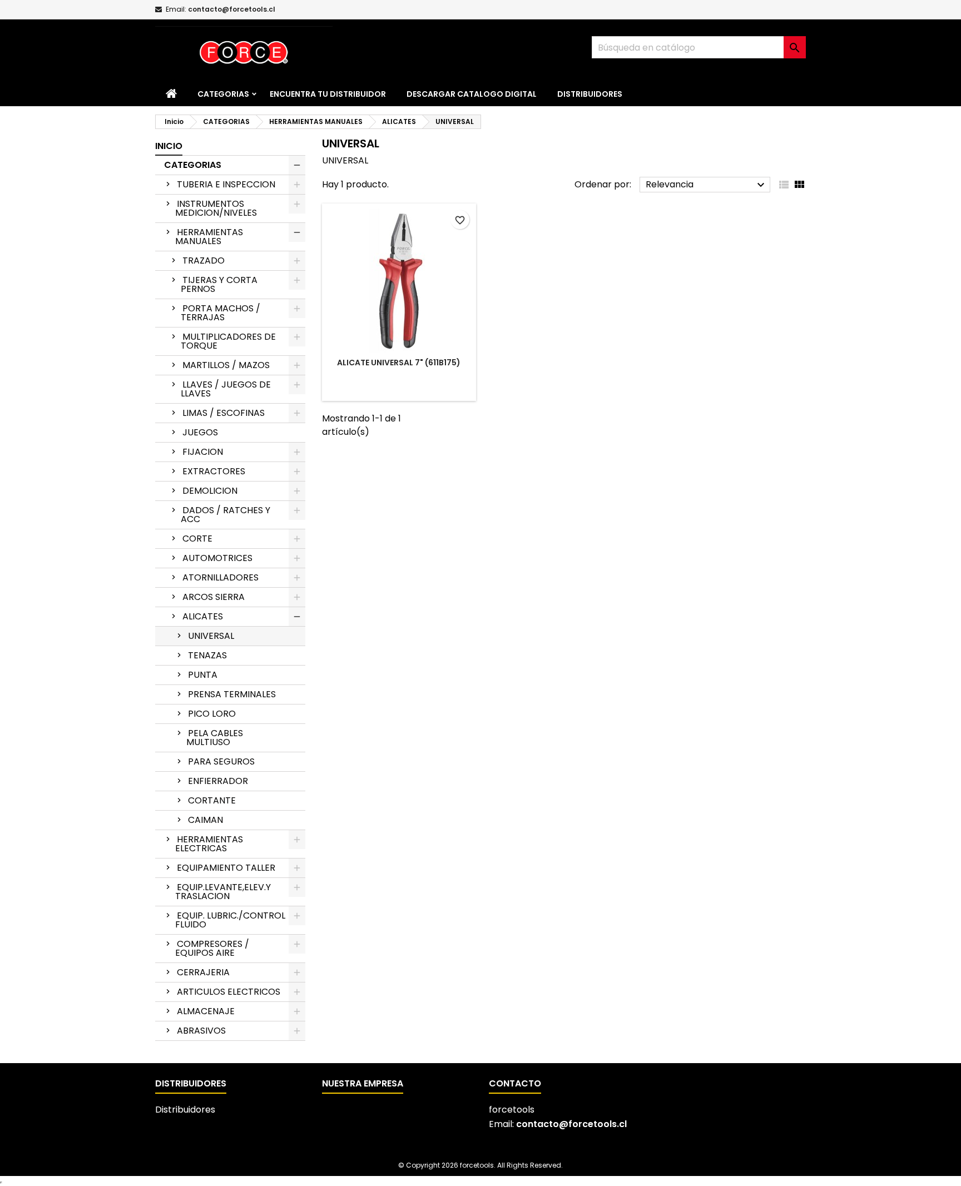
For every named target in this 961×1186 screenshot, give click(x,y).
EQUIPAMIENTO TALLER (226, 867)
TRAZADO (203, 260)
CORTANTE (212, 800)
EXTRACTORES (213, 471)
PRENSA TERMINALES (232, 694)
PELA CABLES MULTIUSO (214, 737)
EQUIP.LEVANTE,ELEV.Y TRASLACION (223, 891)
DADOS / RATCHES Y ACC (225, 514)
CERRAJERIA (203, 972)
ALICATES (202, 616)
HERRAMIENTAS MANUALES (209, 236)
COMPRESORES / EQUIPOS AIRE (212, 948)
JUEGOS (200, 432)
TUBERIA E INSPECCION (226, 184)
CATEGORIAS (223, 94)
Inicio (168, 146)
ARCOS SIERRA (213, 596)
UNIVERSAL (211, 635)
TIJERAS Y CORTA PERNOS (219, 284)
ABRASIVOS (201, 1030)
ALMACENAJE (206, 1011)
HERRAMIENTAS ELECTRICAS (209, 844)
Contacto (515, 1083)
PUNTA (202, 674)
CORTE (197, 538)
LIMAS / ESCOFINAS (223, 412)
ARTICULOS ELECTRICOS (228, 991)
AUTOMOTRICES (217, 558)
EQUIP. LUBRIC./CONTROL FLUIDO (230, 920)
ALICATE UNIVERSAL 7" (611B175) (398, 362)
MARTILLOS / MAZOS (226, 365)
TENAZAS (207, 655)
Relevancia (706, 185)
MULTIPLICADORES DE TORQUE (228, 341)
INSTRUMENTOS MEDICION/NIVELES (216, 208)
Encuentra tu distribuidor (328, 94)
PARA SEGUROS (221, 761)
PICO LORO (212, 713)
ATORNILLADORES (220, 577)
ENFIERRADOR (218, 781)
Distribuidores (589, 94)
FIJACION (202, 451)
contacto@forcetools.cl (231, 9)
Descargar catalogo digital (472, 94)
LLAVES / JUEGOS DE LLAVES (226, 389)
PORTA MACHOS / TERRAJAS (220, 313)
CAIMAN (205, 819)
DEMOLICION (209, 490)
